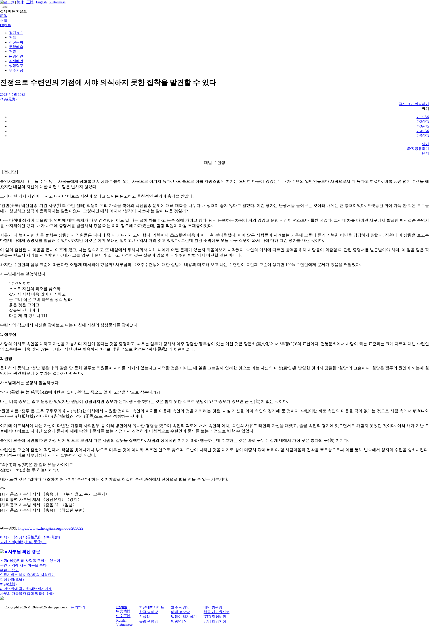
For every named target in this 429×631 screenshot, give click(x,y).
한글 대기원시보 (216, 612)
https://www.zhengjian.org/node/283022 (50, 528)
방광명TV (179, 621)
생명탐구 (16, 66)
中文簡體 (123, 611)
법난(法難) (8, 584)
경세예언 (16, 61)
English (41, 2)
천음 (12, 37)
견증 (12, 51)
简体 (20, 2)
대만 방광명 (213, 607)
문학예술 (16, 47)
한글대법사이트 (151, 607)
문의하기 (78, 607)
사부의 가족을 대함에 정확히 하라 (27, 593)
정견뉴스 (16, 33)
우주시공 (16, 70)
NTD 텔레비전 (215, 616)
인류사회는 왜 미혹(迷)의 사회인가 (27, 575)
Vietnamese (57, 2)
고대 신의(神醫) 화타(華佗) (23, 542)
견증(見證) (8, 99)
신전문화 (16, 42)
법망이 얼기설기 (184, 616)
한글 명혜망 (148, 612)
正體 (30, 2)
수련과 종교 (9, 570)
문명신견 (16, 56)
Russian (121, 620)
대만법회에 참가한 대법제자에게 (26, 589)
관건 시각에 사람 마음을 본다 (23, 565)
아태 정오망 (180, 612)
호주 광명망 (180, 607)
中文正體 (123, 616)
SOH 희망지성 (215, 621)
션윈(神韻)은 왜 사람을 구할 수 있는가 (30, 561)
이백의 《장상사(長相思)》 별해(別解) (30, 537)
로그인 (9, 2)
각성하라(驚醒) (12, 579)
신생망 (144, 616)
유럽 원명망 (148, 621)
